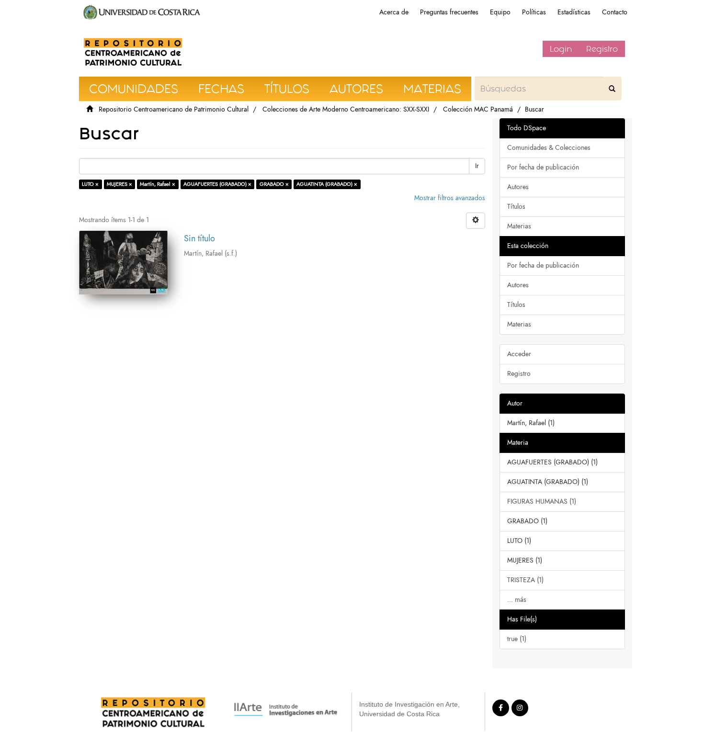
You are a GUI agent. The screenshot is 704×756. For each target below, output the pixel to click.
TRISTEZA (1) (525, 580)
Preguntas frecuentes (449, 12)
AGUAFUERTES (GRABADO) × (217, 184)
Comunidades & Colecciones (548, 147)
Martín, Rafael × (157, 184)
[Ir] (612, 89)
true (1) (516, 638)
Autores (518, 187)
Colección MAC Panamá (478, 109)
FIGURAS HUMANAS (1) (541, 501)
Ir (477, 165)
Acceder (519, 354)
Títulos (516, 206)
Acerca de (394, 12)
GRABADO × (274, 184)
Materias (519, 226)
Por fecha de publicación (543, 167)
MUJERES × (119, 184)
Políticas (534, 12)
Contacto (614, 12)
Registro (602, 49)
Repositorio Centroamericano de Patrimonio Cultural (174, 109)
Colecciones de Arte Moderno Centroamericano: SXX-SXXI (345, 109)
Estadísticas (573, 12)
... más (516, 599)
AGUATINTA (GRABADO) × (326, 184)
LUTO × (90, 184)
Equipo (500, 12)
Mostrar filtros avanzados (449, 198)
